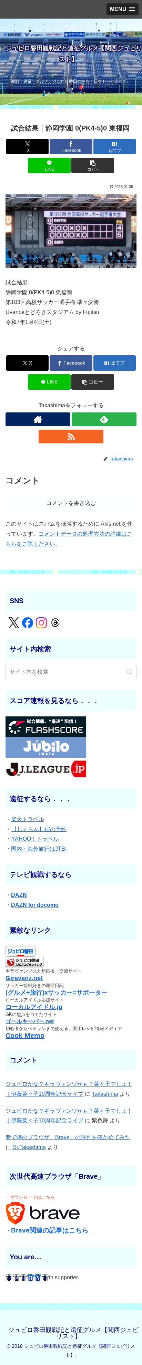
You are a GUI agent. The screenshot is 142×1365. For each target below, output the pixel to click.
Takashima (105, 1094)
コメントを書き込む (71, 503)
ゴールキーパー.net (30, 1021)
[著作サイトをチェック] (38, 419)
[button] (92, 165)
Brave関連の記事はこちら (50, 1230)
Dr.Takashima (29, 1147)
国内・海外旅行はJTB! (39, 849)
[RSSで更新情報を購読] (71, 436)
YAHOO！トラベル (35, 839)
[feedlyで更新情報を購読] (104, 419)
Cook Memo (25, 1035)
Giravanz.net (24, 978)
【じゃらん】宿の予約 (39, 829)
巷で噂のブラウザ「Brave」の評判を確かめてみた (68, 1137)
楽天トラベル (27, 819)
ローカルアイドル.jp (34, 1007)
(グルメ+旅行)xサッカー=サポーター (57, 992)
